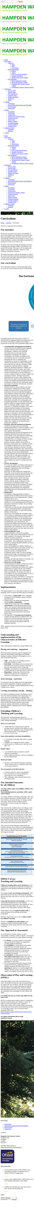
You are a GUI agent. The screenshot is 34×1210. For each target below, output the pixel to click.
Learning (8, 223)
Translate (14, 1199)
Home (2, 223)
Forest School (8, 1127)
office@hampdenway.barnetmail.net (11, 1147)
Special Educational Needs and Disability (16, 1126)
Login (2, 1194)
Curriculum (7, 1124)
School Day (7, 1129)
